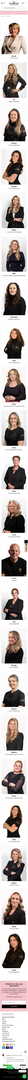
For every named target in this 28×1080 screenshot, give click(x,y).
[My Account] (23, 3)
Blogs (3, 1019)
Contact (4, 1021)
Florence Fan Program (7, 1025)
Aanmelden (14, 1006)
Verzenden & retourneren (8, 1041)
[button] (26, 3)
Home (2, 16)
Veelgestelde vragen (7, 1039)
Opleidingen (5, 1031)
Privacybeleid (20, 1077)
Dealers (4, 1023)
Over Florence (5, 1033)
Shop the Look (5, 1035)
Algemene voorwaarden (8, 1017)
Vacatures (4, 1037)
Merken (4, 1029)
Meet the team (6, 1027)
